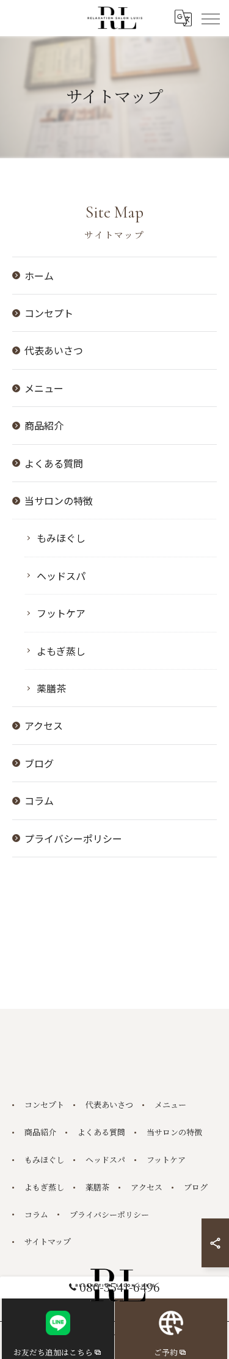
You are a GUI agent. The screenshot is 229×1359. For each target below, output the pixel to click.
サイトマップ (47, 1241)
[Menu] (210, 17)
